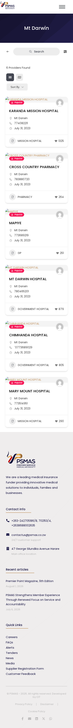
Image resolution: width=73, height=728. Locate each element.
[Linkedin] (36, 718)
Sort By (15, 87)
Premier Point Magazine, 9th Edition (30, 581)
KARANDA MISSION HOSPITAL (33, 110)
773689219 (21, 235)
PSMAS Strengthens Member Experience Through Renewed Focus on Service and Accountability (33, 599)
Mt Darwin (21, 118)
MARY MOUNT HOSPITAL (29, 391)
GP (19, 253)
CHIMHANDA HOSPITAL (28, 335)
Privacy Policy (23, 704)
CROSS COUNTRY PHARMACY (34, 166)
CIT (38, 697)
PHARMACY (25, 197)
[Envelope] (29, 718)
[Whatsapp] (50, 718)
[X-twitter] (43, 718)
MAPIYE (15, 222)
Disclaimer (47, 704)
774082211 (21, 123)
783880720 (22, 179)
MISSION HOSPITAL (30, 141)
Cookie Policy (36, 711)
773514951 (21, 403)
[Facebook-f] (22, 718)
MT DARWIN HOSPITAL (28, 279)
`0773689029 (23, 347)
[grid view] (10, 77)
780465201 (21, 291)
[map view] (19, 77)
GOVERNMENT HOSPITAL (33, 309)
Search (39, 52)
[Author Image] (60, 102)
